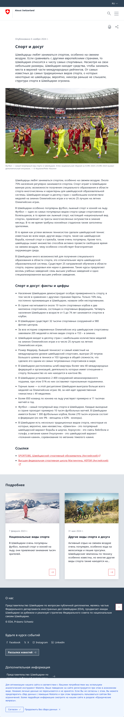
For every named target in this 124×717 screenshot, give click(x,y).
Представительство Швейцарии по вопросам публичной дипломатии (27, 676)
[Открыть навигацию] (116, 13)
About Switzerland (24, 10)
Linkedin (59, 642)
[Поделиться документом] (116, 26)
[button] (119, 607)
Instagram (42, 642)
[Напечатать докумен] (109, 26)
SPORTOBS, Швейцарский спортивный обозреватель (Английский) (58, 455)
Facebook (14, 642)
